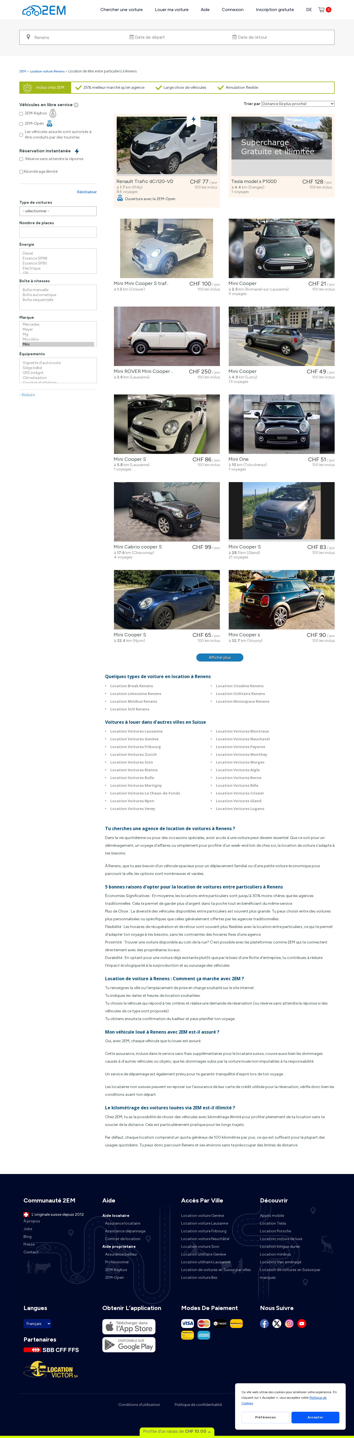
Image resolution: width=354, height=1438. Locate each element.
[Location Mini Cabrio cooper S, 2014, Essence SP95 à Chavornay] (167, 512)
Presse (29, 1244)
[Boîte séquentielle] (58, 299)
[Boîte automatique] (58, 294)
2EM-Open (114, 1277)
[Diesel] (58, 253)
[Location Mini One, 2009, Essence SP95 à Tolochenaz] (282, 424)
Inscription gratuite (275, 9)
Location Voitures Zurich (133, 754)
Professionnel (117, 1262)
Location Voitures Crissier (240, 793)
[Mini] (58, 344)
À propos (32, 1221)
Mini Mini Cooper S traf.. (139, 283)
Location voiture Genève (202, 1215)
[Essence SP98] (58, 258)
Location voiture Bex (199, 1277)
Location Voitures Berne (238, 777)
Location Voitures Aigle (238, 769)
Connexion (233, 9)
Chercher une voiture (121, 9)
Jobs (28, 1229)
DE (309, 9)
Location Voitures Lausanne (136, 731)
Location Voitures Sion (131, 762)
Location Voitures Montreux (242, 731)
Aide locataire (115, 1215)
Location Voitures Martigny (136, 785)
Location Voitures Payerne (240, 746)
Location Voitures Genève (134, 738)
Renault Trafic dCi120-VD (143, 181)
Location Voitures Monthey (241, 754)
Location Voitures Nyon (132, 800)
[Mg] (58, 334)
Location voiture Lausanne (204, 1223)
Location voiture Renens (47, 71)
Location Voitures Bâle (237, 785)
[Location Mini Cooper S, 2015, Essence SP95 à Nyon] (167, 599)
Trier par (252, 103)
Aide (205, 9)
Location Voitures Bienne (134, 769)
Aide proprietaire (119, 1246)
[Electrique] (58, 268)
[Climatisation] (58, 377)
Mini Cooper (241, 283)
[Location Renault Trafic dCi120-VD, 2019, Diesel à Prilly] (167, 146)
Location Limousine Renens (135, 693)
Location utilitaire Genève (203, 1254)
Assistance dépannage (125, 1231)
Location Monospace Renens (242, 701)
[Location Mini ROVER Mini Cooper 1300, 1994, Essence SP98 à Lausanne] (167, 336)
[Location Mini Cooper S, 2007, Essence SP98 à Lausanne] (167, 424)
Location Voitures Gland (238, 800)
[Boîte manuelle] (58, 289)
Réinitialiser (87, 192)
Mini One (237, 459)
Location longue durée (280, 1246)
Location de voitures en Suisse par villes (216, 1269)
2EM (22, 71)
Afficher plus (220, 657)
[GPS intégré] (58, 372)
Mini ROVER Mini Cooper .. (142, 371)
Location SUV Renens (129, 709)
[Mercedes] (58, 324)
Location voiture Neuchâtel (205, 1238)
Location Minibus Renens (133, 701)
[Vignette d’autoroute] (58, 362)
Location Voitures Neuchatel (243, 738)
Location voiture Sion (200, 1246)
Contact (31, 1252)
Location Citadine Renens (240, 685)
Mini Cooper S (128, 459)
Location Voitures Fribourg (135, 746)
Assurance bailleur (121, 1254)
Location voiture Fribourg (204, 1231)
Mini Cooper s (243, 635)
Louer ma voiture (172, 9)
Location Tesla (273, 1223)
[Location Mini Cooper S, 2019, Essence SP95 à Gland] (282, 512)
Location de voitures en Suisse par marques (290, 1273)
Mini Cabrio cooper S (136, 547)
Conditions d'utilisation (139, 1404)
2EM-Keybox (116, 1269)
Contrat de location (122, 1238)
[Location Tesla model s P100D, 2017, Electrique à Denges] (281, 146)
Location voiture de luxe (281, 1238)
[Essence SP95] (58, 263)
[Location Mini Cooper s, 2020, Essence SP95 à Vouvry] (282, 599)
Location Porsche (275, 1231)
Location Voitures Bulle (132, 777)
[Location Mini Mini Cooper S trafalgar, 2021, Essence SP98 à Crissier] (167, 248)
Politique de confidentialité (198, 1404)
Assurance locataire (122, 1223)
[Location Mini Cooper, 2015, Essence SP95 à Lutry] (282, 336)
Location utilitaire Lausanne (205, 1262)
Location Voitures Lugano (240, 808)
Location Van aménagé (280, 1262)
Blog (28, 1236)
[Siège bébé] (58, 367)
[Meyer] (58, 329)
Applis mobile (272, 1215)
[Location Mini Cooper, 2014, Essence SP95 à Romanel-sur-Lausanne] (282, 248)
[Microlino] (58, 339)
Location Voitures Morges (240, 762)
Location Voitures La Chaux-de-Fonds (145, 793)
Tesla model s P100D (253, 181)
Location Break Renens (131, 685)
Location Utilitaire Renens (240, 693)
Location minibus (275, 1254)
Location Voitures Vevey (132, 808)
